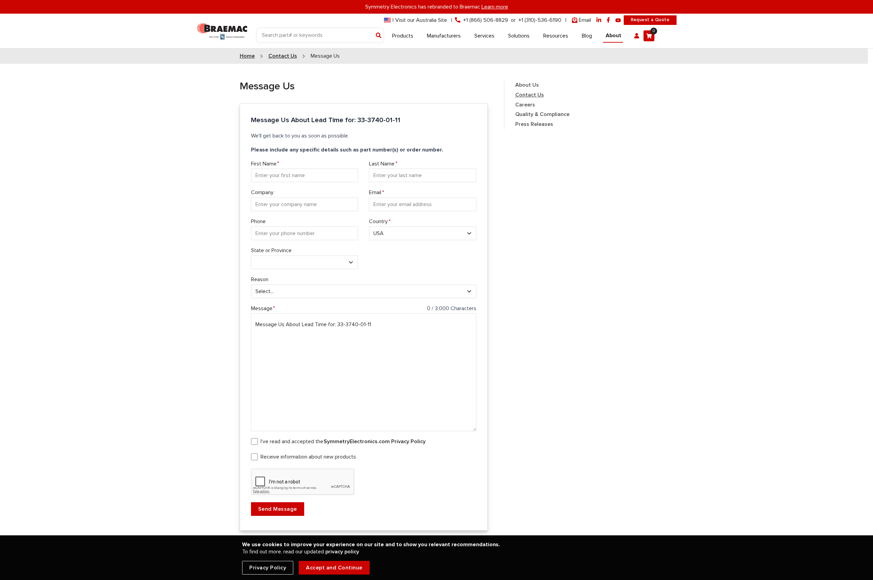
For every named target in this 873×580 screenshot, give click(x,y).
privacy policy (342, 551)
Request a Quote (650, 19)
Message (261, 308)
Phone (258, 221)
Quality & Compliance (542, 114)
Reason (259, 279)
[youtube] (618, 20)
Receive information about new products (308, 456)
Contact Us (529, 95)
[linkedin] (599, 20)
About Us (527, 85)
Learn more (495, 6)
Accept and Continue (334, 567)
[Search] (378, 36)
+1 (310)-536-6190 (539, 20)
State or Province (271, 250)
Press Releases (534, 124)
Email (375, 192)
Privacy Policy (267, 567)
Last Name (382, 163)
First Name (264, 163)
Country (378, 221)
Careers (525, 104)
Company (262, 192)
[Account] (636, 35)
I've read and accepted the (343, 441)
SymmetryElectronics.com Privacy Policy (375, 441)
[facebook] (608, 20)
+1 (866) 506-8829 (485, 20)
